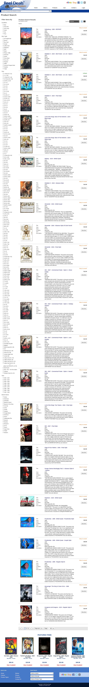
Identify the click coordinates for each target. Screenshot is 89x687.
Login (83, 8)
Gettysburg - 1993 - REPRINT (53, 29)
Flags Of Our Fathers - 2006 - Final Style (56, 447)
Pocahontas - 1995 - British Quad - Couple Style (58, 540)
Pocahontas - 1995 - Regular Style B (55, 562)
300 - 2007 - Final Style (51, 426)
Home (35, 8)
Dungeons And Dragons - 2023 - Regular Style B (58, 607)
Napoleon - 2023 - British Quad (53, 498)
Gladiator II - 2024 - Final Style (53, 95)
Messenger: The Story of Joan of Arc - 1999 (57, 586)
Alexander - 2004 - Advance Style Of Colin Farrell (58, 225)
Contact (73, 8)
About (45, 8)
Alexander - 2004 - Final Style (53, 247)
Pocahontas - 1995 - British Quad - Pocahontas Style (59, 518)
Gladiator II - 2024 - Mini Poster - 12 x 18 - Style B (58, 54)
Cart (64, 8)
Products (54, 8)
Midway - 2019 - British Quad (53, 158)
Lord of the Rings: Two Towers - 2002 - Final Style (58, 405)
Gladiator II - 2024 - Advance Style (54, 183)
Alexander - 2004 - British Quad (53, 204)
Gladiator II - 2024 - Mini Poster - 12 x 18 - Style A (58, 75)
